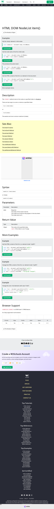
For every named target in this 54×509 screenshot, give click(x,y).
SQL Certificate (27, 479)
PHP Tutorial (27, 417)
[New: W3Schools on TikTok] (32, 343)
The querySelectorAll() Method (10, 147)
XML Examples (26, 465)
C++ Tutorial (27, 420)
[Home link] (2, 2)
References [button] (17, 2)
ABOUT (26, 498)
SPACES (27, 384)
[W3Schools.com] (27, 377)
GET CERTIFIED (27, 387)
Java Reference (26, 441)
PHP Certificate (27, 482)
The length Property (7, 127)
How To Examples (26, 455)
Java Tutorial (27, 418)
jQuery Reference (26, 444)
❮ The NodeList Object (9, 32)
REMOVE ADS (27, 180)
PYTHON (29, 5)
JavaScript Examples (26, 454)
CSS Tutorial (27, 407)
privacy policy (29, 503)
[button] (30, 2)
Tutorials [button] (8, 2)
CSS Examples (26, 452)
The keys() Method (7, 136)
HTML (6, 5)
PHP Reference (26, 438)
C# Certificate (27, 487)
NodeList (38, 99)
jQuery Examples (26, 466)
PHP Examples (26, 462)
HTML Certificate (27, 473)
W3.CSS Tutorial (27, 414)
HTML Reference (26, 428)
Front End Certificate (27, 478)
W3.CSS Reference (26, 435)
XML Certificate (27, 489)
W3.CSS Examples (26, 459)
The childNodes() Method (9, 144)
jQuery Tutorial (27, 421)
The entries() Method (7, 133)
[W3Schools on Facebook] (28, 343)
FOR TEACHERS (27, 391)
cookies (23, 503)
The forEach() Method (8, 130)
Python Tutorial (27, 413)
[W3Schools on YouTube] (22, 343)
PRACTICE (27, 394)
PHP (39, 5)
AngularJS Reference (26, 442)
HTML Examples (26, 451)
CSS (11, 5)
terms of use (45, 502)
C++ (52, 5)
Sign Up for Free (7, 367)
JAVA (34, 5)
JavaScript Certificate (27, 476)
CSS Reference (26, 430)
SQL (23, 5)
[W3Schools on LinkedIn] (24, 343)
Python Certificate (27, 480)
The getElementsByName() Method (11, 150)
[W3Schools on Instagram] (31, 343)
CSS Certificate (27, 475)
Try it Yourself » (7, 48)
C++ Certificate (27, 486)
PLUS (27, 380)
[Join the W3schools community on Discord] (26, 343)
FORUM (21, 498)
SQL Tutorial (27, 411)
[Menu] (2, 5)
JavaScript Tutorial (27, 409)
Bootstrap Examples (26, 461)
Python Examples (26, 458)
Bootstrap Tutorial (27, 416)
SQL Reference (26, 432)
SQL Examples (26, 456)
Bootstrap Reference (26, 437)
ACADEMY (31, 498)
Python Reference (26, 434)
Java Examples (26, 464)
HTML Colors (26, 440)
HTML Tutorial (27, 406)
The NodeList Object (7, 141)
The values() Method (7, 139)
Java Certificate (27, 485)
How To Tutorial (27, 410)
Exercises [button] (24, 2)
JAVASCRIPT (17, 5)
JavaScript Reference (26, 431)
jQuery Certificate (27, 483)
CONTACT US (27, 398)
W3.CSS (44, 5)
